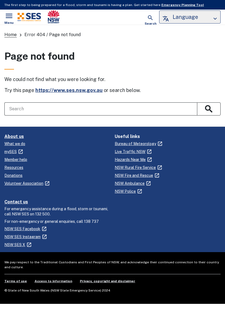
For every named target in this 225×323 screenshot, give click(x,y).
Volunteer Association (23, 183)
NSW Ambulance (130, 183)
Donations (13, 175)
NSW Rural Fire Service (135, 167)
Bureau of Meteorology (135, 144)
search (209, 109)
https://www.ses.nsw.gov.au (69, 90)
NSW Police (125, 191)
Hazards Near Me (130, 159)
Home (10, 34)
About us (14, 136)
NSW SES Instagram (22, 237)
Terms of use (15, 281)
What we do (14, 144)
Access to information (53, 281)
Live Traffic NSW (130, 151)
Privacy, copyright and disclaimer (107, 281)
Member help (15, 159)
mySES (10, 151)
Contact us (16, 201)
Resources (13, 167)
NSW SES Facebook (22, 229)
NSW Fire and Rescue (134, 175)
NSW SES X (14, 245)
